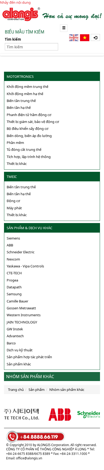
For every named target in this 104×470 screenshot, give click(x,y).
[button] (95, 37)
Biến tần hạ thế (19, 107)
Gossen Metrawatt (21, 308)
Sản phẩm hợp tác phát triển (29, 356)
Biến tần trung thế (21, 100)
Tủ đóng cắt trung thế (24, 149)
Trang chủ (16, 389)
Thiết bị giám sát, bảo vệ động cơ (33, 121)
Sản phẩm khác (19, 364)
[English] (74, 37)
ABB (10, 245)
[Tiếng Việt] (85, 37)
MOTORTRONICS (20, 76)
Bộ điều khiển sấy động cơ (27, 128)
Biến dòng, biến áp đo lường (29, 135)
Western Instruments (24, 315)
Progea (12, 280)
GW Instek (15, 329)
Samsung (14, 294)
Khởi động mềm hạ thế (25, 93)
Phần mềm (15, 142)
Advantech (15, 336)
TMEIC (12, 176)
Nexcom (13, 259)
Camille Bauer (17, 301)
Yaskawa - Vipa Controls (25, 266)
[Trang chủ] (52, 13)
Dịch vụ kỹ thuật (20, 350)
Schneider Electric (20, 252)
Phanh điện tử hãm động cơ (29, 114)
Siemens (13, 238)
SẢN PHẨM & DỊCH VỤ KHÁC (29, 227)
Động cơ (13, 200)
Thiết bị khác (17, 163)
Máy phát (14, 208)
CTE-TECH (14, 273)
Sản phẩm (37, 389)
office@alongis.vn (29, 458)
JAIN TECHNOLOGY (22, 322)
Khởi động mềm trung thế (27, 86)
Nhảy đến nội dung (15, 2)
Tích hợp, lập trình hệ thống (29, 156)
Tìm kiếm (13, 39)
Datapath (14, 287)
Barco (11, 343)
